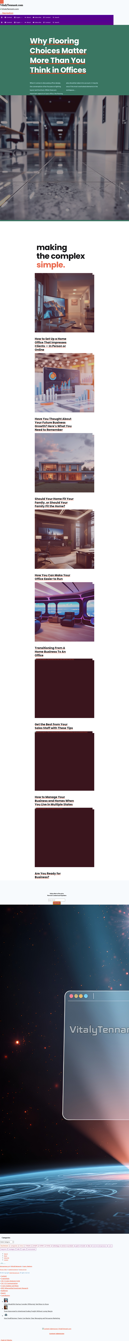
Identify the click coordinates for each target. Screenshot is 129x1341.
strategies (12, 1249)
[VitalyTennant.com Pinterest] (4, 1263)
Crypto (18, 17)
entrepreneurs (102, 1246)
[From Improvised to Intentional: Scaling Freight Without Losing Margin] (6, 1309)
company (28, 1246)
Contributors (5, 1295)
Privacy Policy (3, 1270)
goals (77, 1246)
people (35, 1246)
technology (56, 1246)
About (29, 17)
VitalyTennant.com (14, 1273)
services (63, 1246)
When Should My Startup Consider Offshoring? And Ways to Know (26, 1304)
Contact (48, 17)
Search (57, 17)
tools (94, 1246)
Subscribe (38, 17)
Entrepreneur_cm (5, 1266)
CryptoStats (5, 1278)
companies (14, 1246)
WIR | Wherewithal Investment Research (14, 1288)
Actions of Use (22, 1270)
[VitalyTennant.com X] (3, 1263)
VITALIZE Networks (16, 1266)
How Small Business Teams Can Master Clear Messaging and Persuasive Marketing (32, 1318)
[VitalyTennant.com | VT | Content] (5, 1263)
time (21, 1246)
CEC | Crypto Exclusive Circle (10, 1281)
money (48, 1246)
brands (83, 1246)
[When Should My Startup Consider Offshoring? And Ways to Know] (6, 1301)
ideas (89, 1246)
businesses (4, 1246)
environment (31, 1249)
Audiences (4, 1290)
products (70, 1246)
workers (41, 1246)
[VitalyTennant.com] (2, 17)
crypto (24, 1249)
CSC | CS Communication (9, 1283)
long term (4, 1249)
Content (9, 17)
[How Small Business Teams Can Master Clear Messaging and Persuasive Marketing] (6, 1316)
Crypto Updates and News (10, 1286)
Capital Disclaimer (13, 1270)
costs (110, 1246)
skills (18, 1249)
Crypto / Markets (27, 1266)
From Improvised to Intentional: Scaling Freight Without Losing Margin (28, 1311)
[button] (6, 13)
